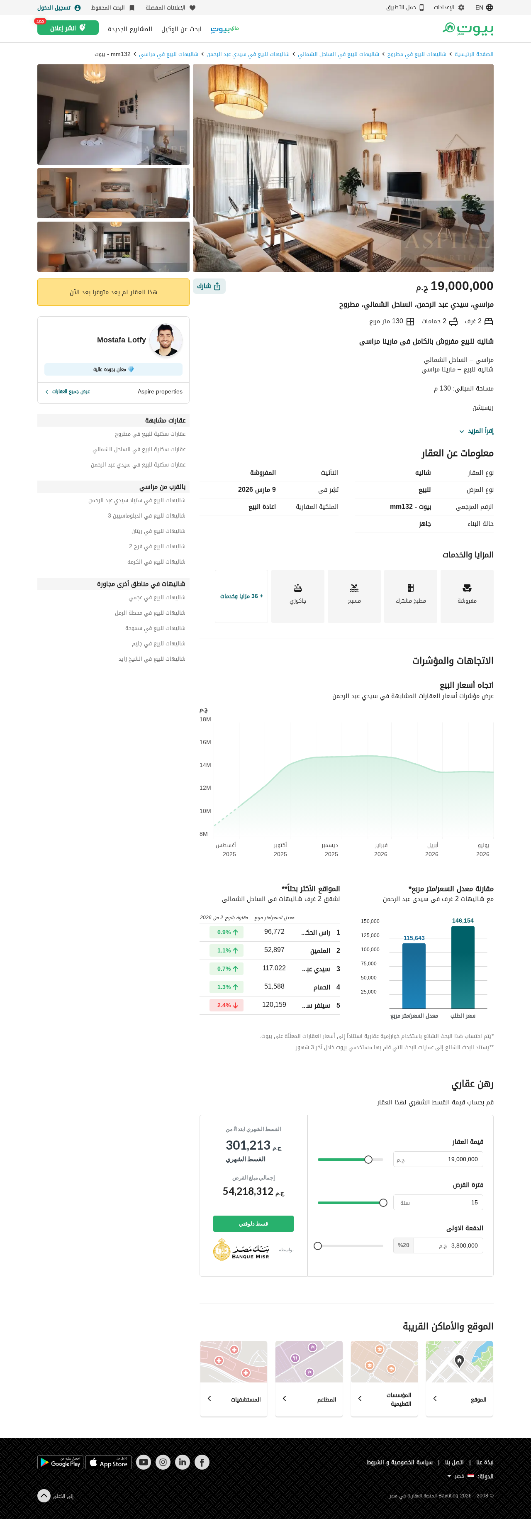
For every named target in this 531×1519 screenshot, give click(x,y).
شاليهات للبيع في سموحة (155, 629)
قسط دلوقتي (253, 1223)
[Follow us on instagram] (163, 1467)
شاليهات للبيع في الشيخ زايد (152, 660)
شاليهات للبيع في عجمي (157, 598)
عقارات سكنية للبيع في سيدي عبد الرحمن (138, 466)
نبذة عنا (485, 1462)
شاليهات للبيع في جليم (158, 644)
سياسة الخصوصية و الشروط (400, 1462)
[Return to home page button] (468, 29)
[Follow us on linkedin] (182, 1467)
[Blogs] (224, 29)
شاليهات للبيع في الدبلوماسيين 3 (146, 517)
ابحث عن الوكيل (181, 29)
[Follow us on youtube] (143, 1467)
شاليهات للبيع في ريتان (158, 532)
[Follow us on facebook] (201, 1467)
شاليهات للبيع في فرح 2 (157, 547)
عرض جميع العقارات (71, 391)
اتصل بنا (454, 1462)
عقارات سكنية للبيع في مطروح (150, 435)
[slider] (368, 1159)
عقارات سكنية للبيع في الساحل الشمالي (139, 450)
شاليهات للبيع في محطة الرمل (150, 614)
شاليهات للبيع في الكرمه (156, 563)
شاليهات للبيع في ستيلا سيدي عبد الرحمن (136, 501)
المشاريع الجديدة (130, 29)
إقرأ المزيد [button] (481, 431)
